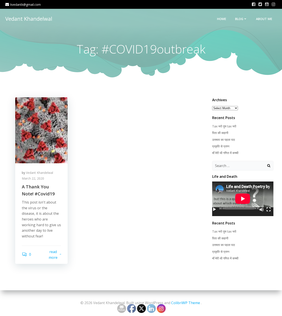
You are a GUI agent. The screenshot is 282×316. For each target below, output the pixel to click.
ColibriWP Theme (185, 302)
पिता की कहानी (220, 133)
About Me (264, 19)
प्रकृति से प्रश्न (220, 146)
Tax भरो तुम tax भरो (224, 126)
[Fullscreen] (268, 209)
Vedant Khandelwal (28, 18)
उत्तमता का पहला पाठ (223, 140)
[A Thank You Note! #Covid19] (41, 129)
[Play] (214, 209)
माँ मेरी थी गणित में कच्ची (225, 153)
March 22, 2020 (33, 178)
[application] (242, 199)
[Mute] (261, 209)
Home (221, 19)
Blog (239, 19)
